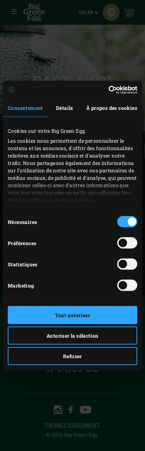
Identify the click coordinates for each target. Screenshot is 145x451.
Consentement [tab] (25, 108)
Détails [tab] (64, 108)
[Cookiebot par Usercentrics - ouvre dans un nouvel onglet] (106, 89)
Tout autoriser (72, 315)
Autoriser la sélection (72, 335)
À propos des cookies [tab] (111, 108)
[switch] (127, 243)
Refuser (72, 356)
